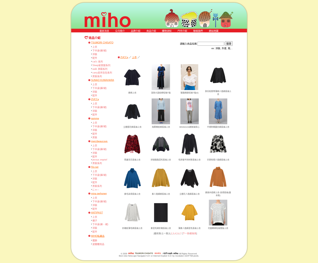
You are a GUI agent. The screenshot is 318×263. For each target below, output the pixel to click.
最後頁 (193, 233)
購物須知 (167, 30)
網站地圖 (213, 30)
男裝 (94, 137)
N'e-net (94, 167)
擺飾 (94, 240)
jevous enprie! (99, 159)
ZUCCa (95, 99)
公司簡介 (120, 30)
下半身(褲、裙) (100, 224)
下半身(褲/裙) (99, 50)
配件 (94, 58)
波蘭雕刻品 (98, 244)
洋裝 (94, 54)
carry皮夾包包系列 (102, 72)
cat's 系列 (97, 61)
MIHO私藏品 (98, 236)
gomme (95, 118)
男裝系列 (97, 76)
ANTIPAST (97, 212)
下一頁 (186, 233)
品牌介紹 (135, 30)
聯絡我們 (198, 30)
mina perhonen (99, 193)
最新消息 (104, 30)
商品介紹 (151, 30)
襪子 (94, 220)
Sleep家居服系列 (101, 65)
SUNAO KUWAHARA (102, 80)
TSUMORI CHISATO (102, 42)
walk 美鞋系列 (99, 69)
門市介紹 (182, 30)
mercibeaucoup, (99, 141)
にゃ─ (95, 189)
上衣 (94, 46)
